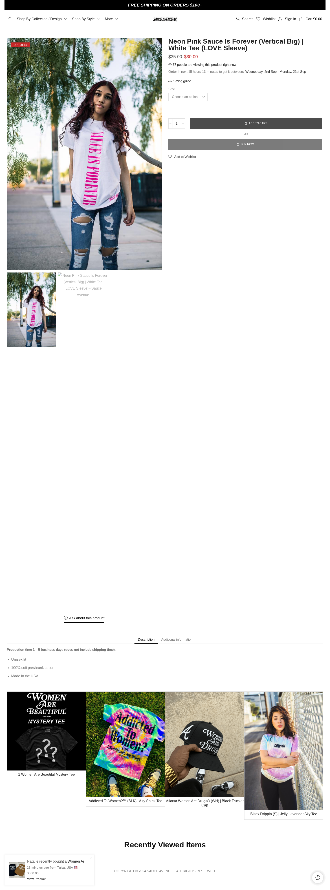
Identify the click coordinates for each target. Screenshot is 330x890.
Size (171, 89)
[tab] (146, 639)
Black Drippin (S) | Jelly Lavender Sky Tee (283, 814)
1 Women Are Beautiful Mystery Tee (46, 774)
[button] (244, 19)
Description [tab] (146, 639)
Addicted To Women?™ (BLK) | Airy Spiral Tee (125, 801)
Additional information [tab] (176, 639)
